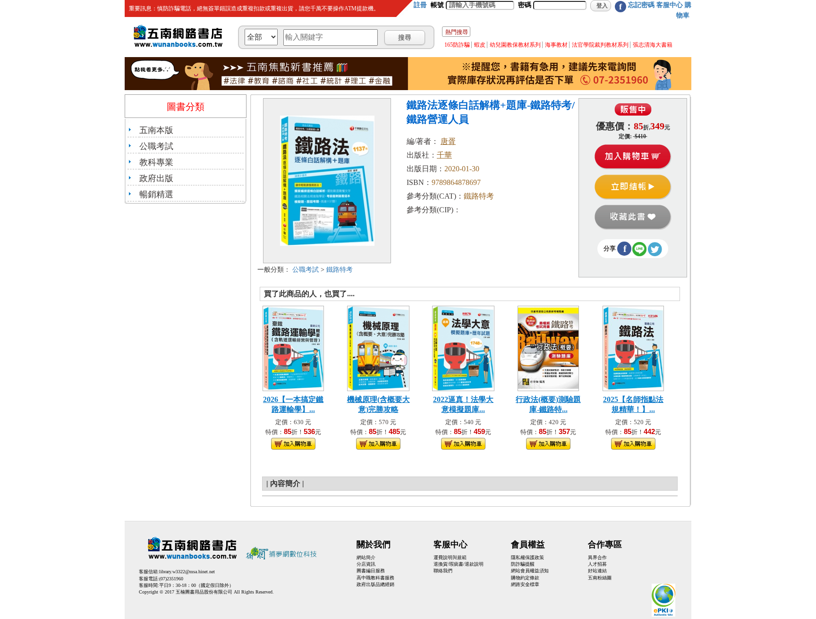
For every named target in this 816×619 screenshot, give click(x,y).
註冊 (420, 4)
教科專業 (156, 162)
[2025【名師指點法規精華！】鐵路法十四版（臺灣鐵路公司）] (633, 347)
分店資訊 (366, 564)
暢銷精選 (156, 194)
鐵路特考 (339, 269)
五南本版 (156, 130)
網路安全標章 (525, 584)
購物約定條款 (525, 577)
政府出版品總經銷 (375, 584)
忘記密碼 (641, 4)
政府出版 (156, 178)
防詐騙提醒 (523, 564)
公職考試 (156, 146)
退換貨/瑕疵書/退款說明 (459, 564)
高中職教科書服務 (375, 577)
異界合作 (597, 557)
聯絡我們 (443, 570)
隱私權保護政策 (527, 557)
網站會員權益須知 (530, 570)
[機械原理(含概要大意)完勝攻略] (378, 347)
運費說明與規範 (450, 557)
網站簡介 (366, 557)
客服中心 (669, 4)
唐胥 (448, 141)
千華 (444, 155)
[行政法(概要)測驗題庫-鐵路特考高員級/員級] (548, 347)
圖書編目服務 (371, 570)
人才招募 (597, 564)
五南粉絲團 (600, 577)
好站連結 (597, 570)
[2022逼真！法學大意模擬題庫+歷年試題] (463, 347)
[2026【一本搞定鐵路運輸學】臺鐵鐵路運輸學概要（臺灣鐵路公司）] (293, 347)
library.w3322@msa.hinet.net (187, 571)
